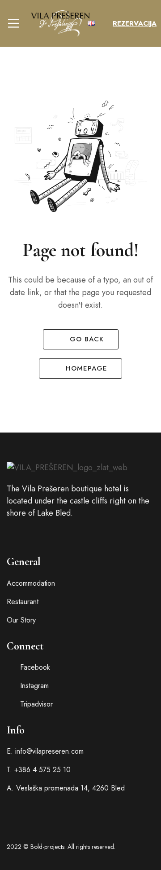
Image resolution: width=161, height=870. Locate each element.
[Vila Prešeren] (60, 23)
